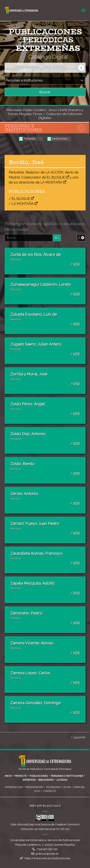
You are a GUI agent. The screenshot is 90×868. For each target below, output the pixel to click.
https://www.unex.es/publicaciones (47, 858)
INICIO (8, 775)
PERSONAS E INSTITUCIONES (67, 775)
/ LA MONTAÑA (21, 204)
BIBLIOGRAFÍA (46, 779)
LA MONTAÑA (51, 182)
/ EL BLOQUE (19, 199)
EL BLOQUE (56, 177)
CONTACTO (49, 791)
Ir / (56, 237)
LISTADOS (62, 779)
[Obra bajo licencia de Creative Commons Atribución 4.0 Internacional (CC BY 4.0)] (45, 820)
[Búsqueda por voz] (81, 68)
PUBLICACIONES (39, 775)
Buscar (44, 92)
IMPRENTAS (29, 779)
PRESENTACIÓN (34, 787)
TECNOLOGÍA (53, 787)
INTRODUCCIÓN (14, 787)
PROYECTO (21, 775)
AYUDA (67, 787)
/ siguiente (78, 737)
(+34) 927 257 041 (47, 849)
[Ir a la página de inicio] (38, 57)
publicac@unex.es (47, 853)
